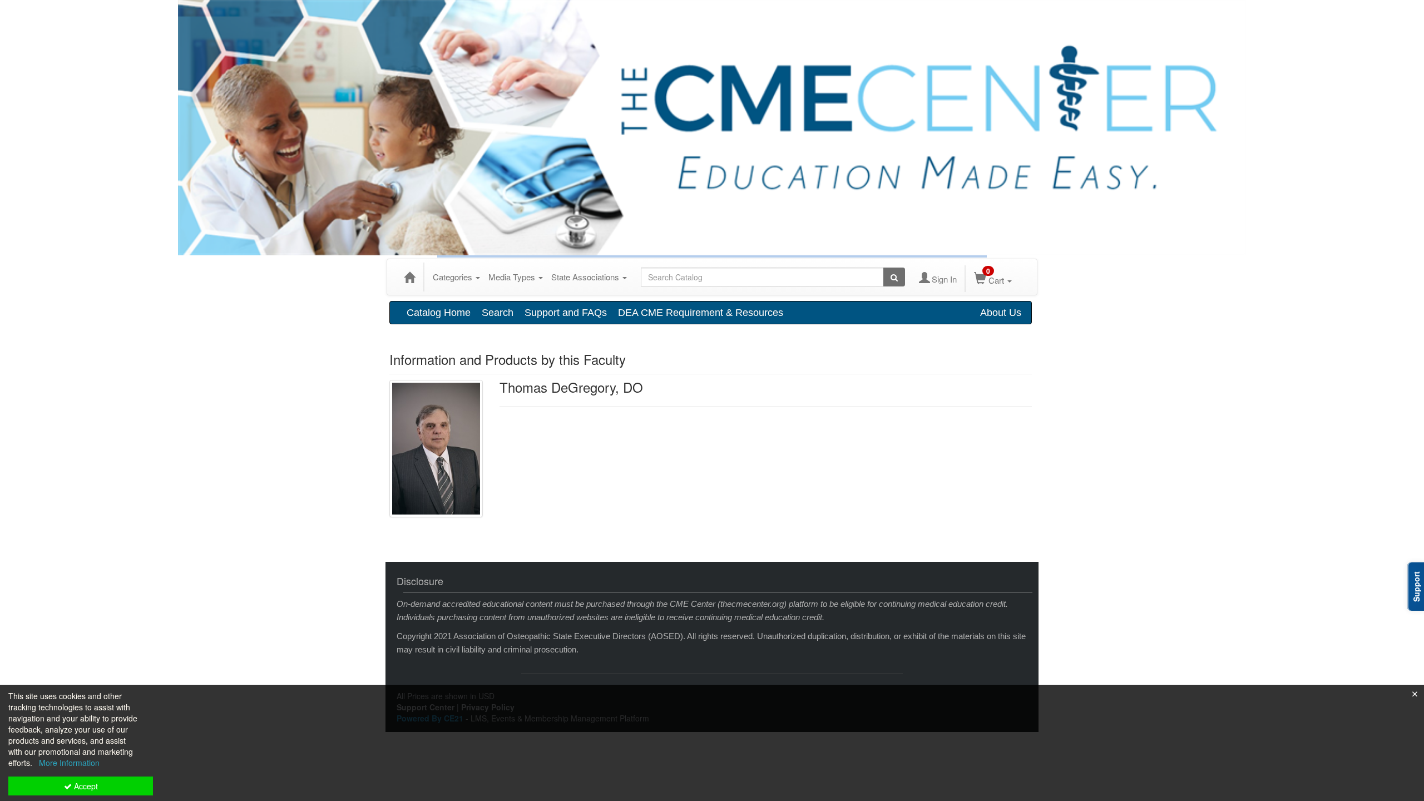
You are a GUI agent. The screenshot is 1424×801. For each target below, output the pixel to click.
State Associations (586, 277)
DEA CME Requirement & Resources (700, 312)
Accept (85, 786)
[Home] (409, 277)
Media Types (512, 277)
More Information (69, 762)
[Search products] (894, 277)
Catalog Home (439, 312)
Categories (453, 277)
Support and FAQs (566, 312)
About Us (1000, 312)
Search (497, 312)
